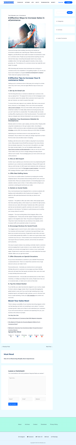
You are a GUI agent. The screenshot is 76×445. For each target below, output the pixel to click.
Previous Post (5, 346)
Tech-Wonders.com (13, 15)
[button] (60, 2)
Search (70, 12)
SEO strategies (31, 295)
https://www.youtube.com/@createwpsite (19, 149)
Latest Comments (62, 38)
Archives (60, 29)
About (19, 424)
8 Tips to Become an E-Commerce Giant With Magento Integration (25, 318)
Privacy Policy (54, 424)
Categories (60, 21)
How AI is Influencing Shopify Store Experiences (19, 358)
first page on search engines (30, 168)
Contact (35, 424)
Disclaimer (44, 424)
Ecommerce (23, 15)
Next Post (49, 346)
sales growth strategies (14, 107)
